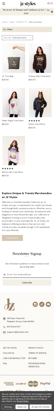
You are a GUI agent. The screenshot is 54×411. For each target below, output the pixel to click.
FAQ (5, 363)
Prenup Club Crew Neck (39, 76)
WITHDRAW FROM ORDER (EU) (36, 365)
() (51, 3)
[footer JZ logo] (9, 304)
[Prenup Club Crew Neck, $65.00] (40, 58)
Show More (12, 238)
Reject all (22, 406)
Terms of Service (37, 353)
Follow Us (8, 353)
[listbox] (22, 38)
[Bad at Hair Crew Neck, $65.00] (13, 150)
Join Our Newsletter (14, 358)
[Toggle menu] (3, 4)
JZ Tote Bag (7, 76)
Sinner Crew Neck (37, 124)
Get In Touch (10, 347)
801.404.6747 (14, 326)
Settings (8, 406)
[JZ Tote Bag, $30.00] (13, 58)
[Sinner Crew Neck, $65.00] (40, 102)
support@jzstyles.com (18, 332)
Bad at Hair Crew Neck (12, 172)
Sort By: (7, 37)
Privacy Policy (36, 347)
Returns (32, 358)
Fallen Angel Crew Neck (13, 120)
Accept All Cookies (41, 406)
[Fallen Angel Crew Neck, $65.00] (13, 102)
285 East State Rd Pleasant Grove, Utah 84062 (20, 320)
